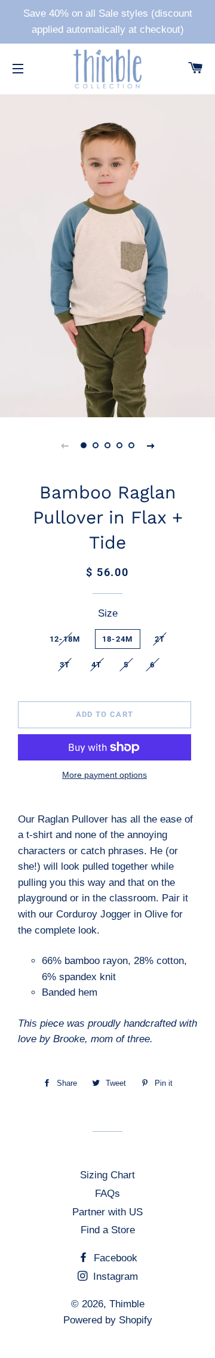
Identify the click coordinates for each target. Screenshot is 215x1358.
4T (96, 664)
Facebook (114, 1258)
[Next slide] (150, 445)
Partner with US (107, 1212)
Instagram (114, 1276)
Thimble (127, 1304)
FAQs (107, 1193)
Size (108, 613)
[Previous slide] (64, 445)
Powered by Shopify (107, 1320)
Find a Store (108, 1230)
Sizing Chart (107, 1175)
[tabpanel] (107, 254)
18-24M (117, 639)
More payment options (104, 775)
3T (65, 664)
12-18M (65, 639)
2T (160, 639)
